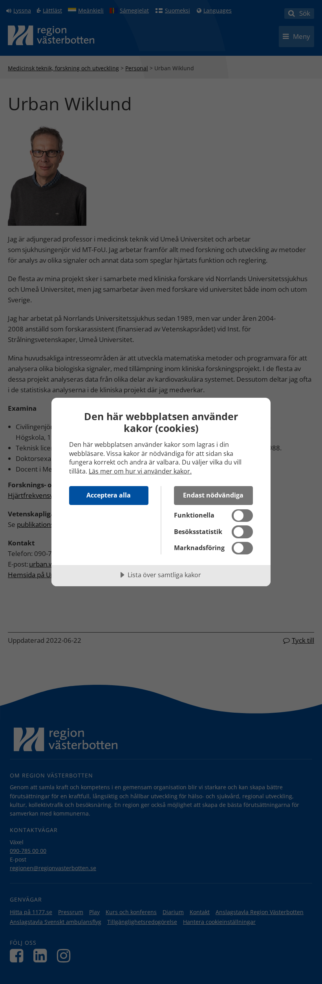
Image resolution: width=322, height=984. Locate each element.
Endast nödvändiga (213, 495)
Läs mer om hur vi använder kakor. (140, 471)
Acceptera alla (108, 495)
